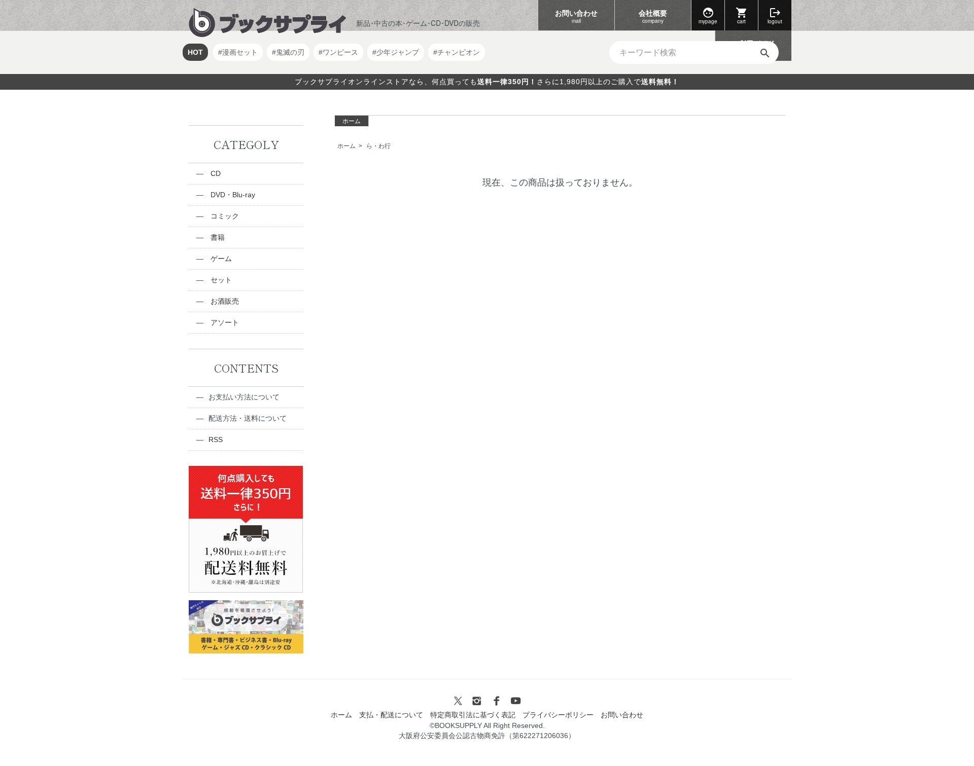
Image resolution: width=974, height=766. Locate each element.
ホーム (351, 121)
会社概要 (653, 16)
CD (214, 173)
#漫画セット (238, 52)
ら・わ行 (378, 146)
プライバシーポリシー (558, 715)
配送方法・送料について (247, 418)
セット (220, 280)
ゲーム (220, 258)
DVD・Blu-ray (231, 195)
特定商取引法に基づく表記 (472, 715)
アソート (223, 322)
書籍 (216, 237)
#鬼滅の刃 (288, 52)
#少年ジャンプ (395, 52)
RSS (215, 439)
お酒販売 (223, 301)
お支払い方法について (244, 397)
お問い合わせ (576, 16)
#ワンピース (338, 52)
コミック (223, 216)
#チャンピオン (456, 52)
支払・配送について (391, 715)
